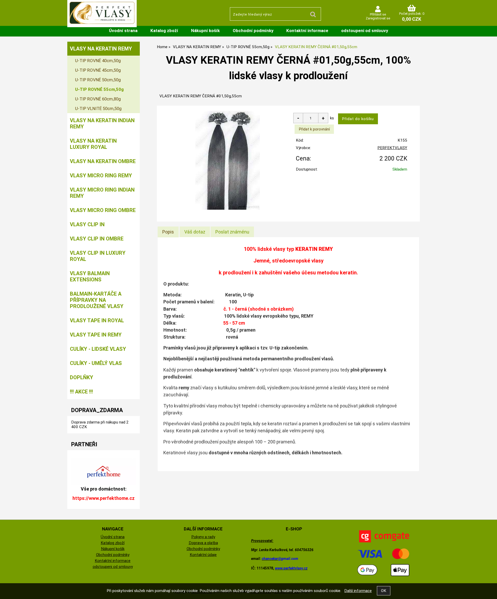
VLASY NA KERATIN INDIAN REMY (102, 123)
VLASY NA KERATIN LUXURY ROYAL (93, 144)
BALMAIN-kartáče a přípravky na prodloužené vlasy (96, 300)
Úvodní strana (123, 30)
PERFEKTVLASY (392, 147)
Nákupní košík (205, 30)
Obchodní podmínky (253, 30)
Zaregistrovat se (378, 18)
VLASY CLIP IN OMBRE (96, 239)
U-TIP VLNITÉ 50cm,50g (98, 108)
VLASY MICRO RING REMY (101, 175)
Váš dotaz (194, 232)
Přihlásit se (378, 14)
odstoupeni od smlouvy (364, 30)
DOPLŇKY (81, 377)
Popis (168, 232)
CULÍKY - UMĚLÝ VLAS (96, 363)
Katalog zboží (164, 30)
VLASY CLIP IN (87, 224)
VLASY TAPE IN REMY (96, 335)
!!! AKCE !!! (81, 392)
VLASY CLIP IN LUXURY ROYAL (98, 256)
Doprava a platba (203, 542)
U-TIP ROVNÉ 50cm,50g (98, 79)
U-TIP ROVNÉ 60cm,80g (98, 98)
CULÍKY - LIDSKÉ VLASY (98, 349)
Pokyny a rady (203, 537)
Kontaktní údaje (203, 554)
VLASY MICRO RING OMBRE (103, 210)
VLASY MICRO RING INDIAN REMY (102, 193)
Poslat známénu (232, 232)
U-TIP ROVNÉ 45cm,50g (98, 70)
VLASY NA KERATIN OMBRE (103, 161)
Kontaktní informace (307, 30)
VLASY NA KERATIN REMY (101, 49)
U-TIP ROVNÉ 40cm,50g (98, 60)
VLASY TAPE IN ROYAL (97, 320)
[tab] (168, 232)
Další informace (358, 590)
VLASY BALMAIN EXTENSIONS (90, 276)
